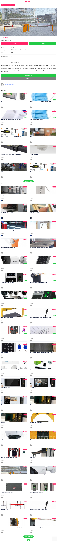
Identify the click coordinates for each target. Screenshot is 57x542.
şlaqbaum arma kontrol (25, 6)
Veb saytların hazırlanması (8, 4)
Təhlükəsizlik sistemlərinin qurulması (11, 6)
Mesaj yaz (28, 78)
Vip (15, 43)
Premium (43, 43)
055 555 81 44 (28, 75)
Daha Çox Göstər (29, 181)
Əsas (2, 6)
